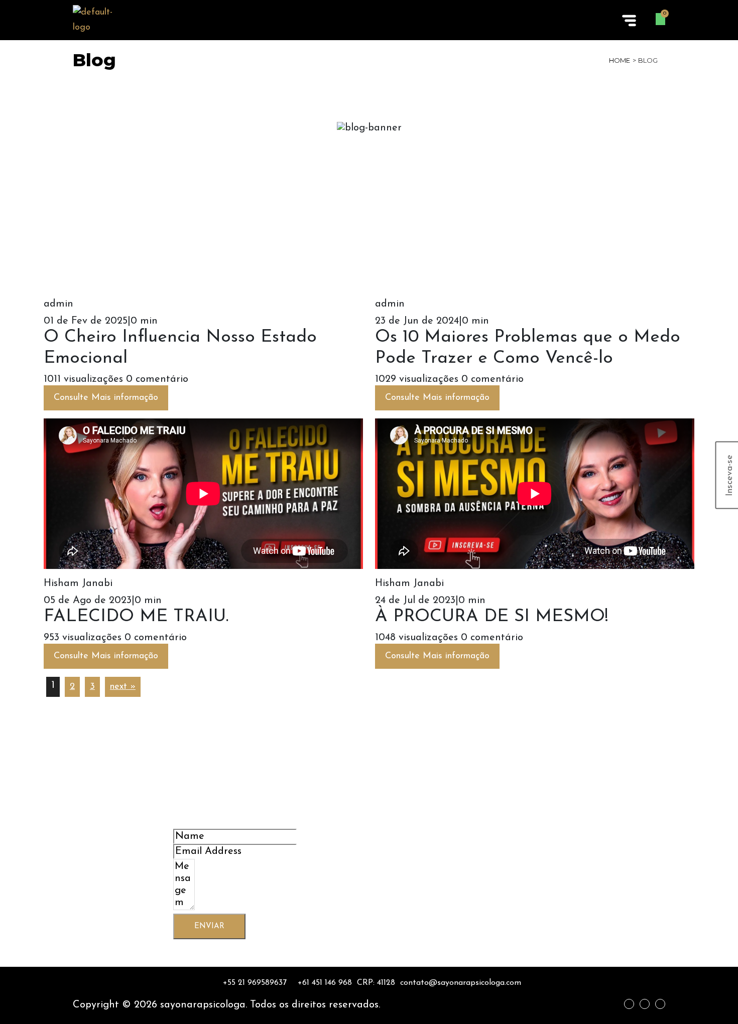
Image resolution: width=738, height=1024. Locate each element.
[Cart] (660, 19)
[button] (629, 20)
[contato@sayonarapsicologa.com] (461, 983)
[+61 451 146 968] (321, 983)
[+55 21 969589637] (251, 983)
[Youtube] (660, 1004)
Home (619, 60)
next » (123, 686)
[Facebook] (629, 1004)
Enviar (209, 926)
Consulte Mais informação (106, 397)
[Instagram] (645, 1004)
